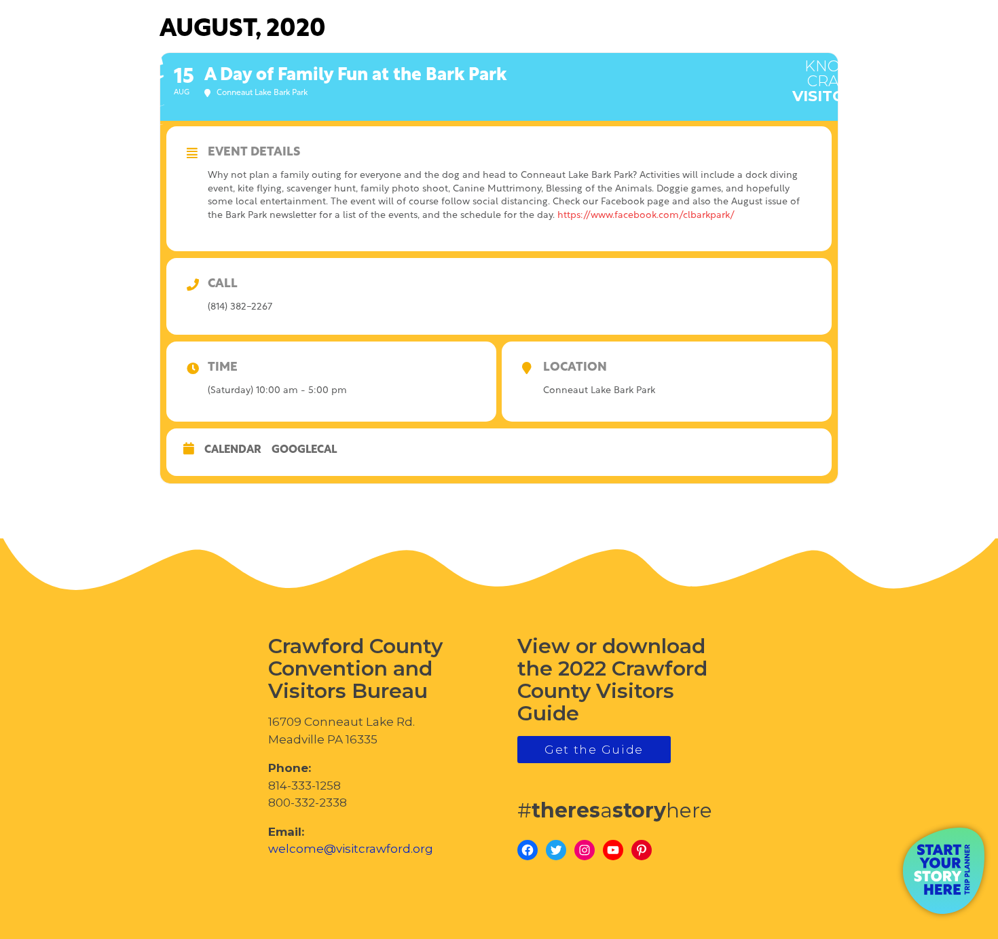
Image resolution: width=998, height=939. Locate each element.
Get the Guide (594, 749)
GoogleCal (304, 450)
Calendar (232, 450)
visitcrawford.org (879, 73)
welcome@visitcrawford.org (350, 848)
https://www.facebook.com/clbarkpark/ (646, 215)
